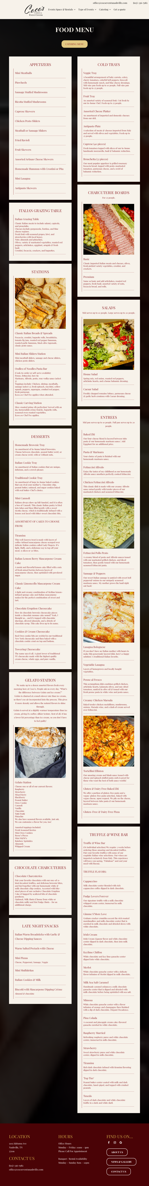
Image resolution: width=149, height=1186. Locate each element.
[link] (34, 9)
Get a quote (120, 9)
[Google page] (120, 1142)
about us (117, 1152)
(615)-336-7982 (140, 2)
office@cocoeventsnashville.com (110, 2)
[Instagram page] (114, 1142)
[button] (75, 44)
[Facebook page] (109, 1142)
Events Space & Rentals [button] (60, 9)
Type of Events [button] (86, 9)
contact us (118, 1171)
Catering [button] (104, 9)
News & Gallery (121, 1161)
